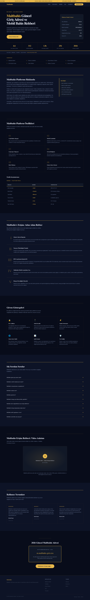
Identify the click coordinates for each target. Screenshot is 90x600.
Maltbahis (10, 4)
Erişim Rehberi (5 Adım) (52, 60)
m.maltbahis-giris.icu (45, 553)
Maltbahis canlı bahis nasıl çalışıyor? (45, 416)
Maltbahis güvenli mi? (45, 395)
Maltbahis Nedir (48, 581)
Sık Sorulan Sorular (12, 63)
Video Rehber (31, 63)
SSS (65, 4)
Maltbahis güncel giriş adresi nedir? (45, 377)
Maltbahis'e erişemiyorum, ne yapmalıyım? (45, 386)
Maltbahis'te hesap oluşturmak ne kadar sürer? (45, 408)
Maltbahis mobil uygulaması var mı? (45, 412)
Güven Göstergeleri (71, 60)
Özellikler (54, 4)
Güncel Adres (70, 63)
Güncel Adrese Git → (14, 36)
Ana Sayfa (9, 52)
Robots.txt (67, 584)
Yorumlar (70, 4)
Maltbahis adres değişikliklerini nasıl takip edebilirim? (45, 403)
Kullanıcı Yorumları (51, 63)
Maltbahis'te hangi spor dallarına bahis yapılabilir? (45, 399)
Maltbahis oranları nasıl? (45, 390)
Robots (79, 596)
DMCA (67, 586)
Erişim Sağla (79, 4)
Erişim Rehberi (23, 52)
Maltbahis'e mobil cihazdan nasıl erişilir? (45, 382)
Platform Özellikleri (32, 60)
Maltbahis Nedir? (12, 60)
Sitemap (67, 581)
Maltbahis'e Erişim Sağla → (45, 566)
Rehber (60, 4)
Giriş (49, 4)
